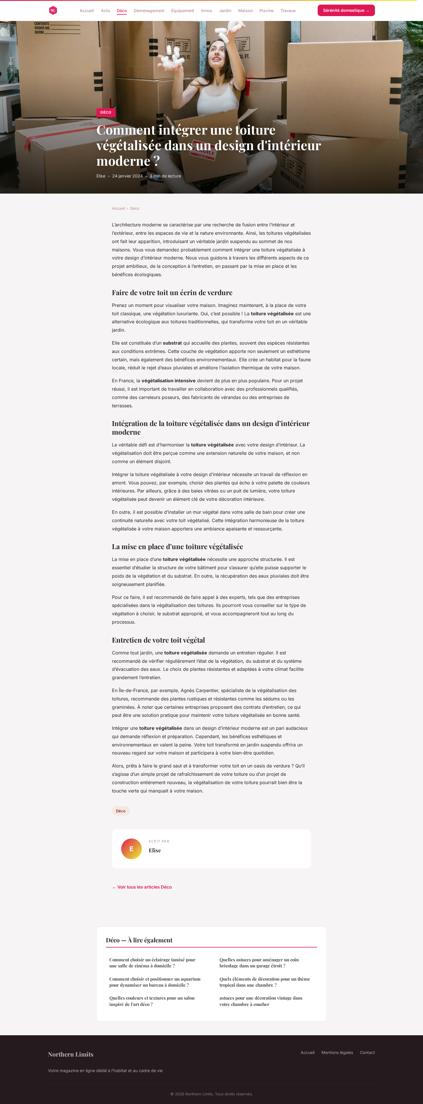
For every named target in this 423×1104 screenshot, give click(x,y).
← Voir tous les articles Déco (142, 887)
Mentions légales (337, 1052)
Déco (122, 10)
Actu (105, 10)
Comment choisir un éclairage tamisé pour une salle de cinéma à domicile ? (152, 963)
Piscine (267, 10)
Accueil (87, 10)
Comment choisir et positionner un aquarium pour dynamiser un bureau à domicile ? (155, 982)
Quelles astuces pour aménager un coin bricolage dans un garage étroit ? (259, 963)
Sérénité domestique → (346, 10)
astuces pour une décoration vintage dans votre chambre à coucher (261, 1001)
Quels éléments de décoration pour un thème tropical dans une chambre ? (265, 982)
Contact (367, 1052)
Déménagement (149, 10)
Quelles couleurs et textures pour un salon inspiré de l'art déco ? (152, 1001)
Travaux (288, 10)
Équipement (182, 10)
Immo (206, 10)
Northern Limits (71, 1054)
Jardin (225, 10)
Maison (245, 10)
